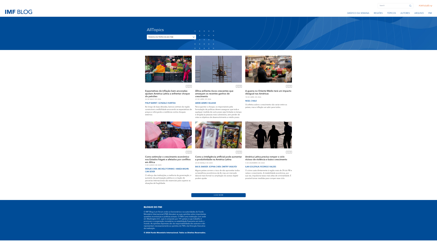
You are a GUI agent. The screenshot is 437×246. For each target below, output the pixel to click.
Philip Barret (151, 103)
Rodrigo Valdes (268, 166)
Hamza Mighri (182, 168)
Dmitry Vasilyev (229, 166)
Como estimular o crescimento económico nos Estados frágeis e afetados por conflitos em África (168, 159)
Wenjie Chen (151, 168)
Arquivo (419, 13)
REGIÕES (378, 13)
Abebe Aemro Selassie (205, 103)
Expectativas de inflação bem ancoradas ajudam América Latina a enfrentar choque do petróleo (167, 94)
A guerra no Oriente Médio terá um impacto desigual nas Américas (268, 93)
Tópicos (391, 13)
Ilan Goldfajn (252, 166)
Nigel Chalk (251, 100)
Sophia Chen (215, 166)
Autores (405, 13)
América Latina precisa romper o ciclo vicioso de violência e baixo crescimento (266, 158)
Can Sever (150, 171)
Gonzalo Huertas (167, 103)
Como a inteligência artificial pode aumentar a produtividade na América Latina (218, 158)
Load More (218, 195)
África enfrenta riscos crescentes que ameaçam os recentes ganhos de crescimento (214, 94)
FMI (430, 13)
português (424, 5)
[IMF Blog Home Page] (18, 11)
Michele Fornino (166, 168)
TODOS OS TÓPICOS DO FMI (160, 37)
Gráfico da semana (358, 13)
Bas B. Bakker (201, 166)
